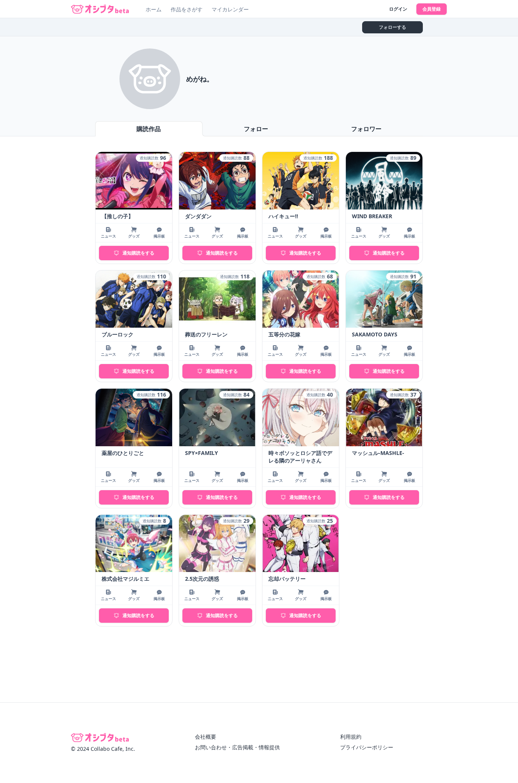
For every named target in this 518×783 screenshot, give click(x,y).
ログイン (398, 9)
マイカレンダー (230, 9)
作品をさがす (186, 9)
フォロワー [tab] (366, 129)
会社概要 (205, 736)
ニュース (108, 236)
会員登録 (431, 9)
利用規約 (350, 736)
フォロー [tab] (256, 129)
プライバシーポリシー (366, 747)
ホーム (154, 9)
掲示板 (159, 236)
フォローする (392, 27)
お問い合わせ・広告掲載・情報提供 (237, 747)
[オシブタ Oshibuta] (100, 9)
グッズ (134, 236)
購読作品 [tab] (149, 129)
